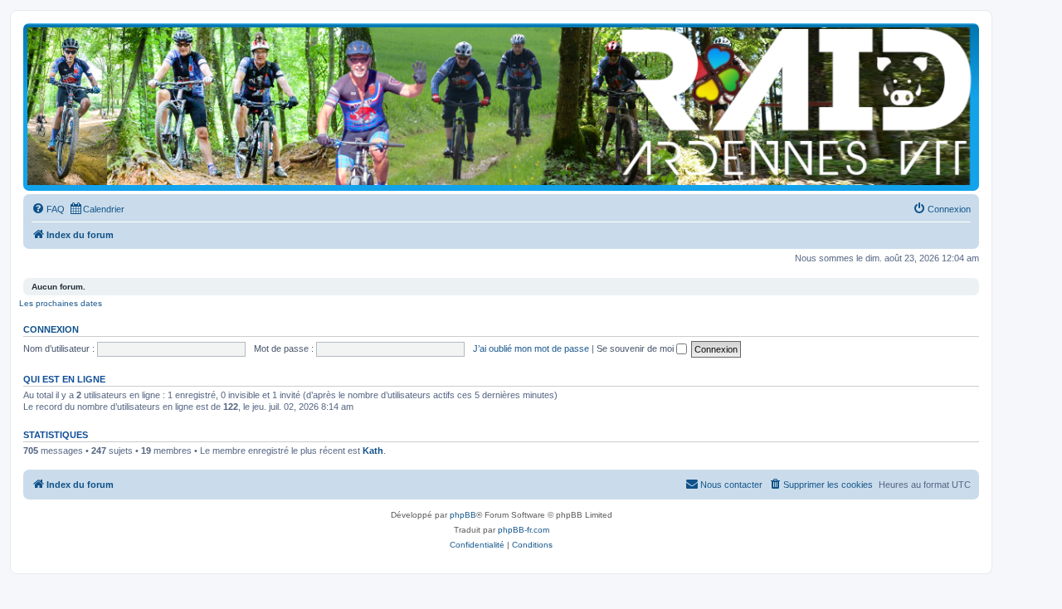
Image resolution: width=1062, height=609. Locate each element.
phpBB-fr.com (523, 529)
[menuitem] (48, 209)
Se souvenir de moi (636, 348)
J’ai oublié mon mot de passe (531, 348)
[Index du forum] (501, 106)
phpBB (463, 514)
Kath (373, 451)
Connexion (51, 329)
